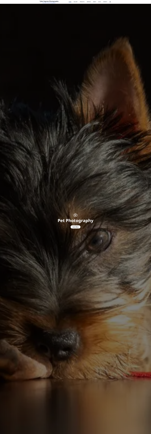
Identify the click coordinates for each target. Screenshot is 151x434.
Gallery (75, 1)
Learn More (75, 227)
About (94, 1)
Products (82, 1)
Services (89, 1)
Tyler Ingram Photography (49, 1)
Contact (105, 1)
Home (70, 1)
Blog (99, 1)
